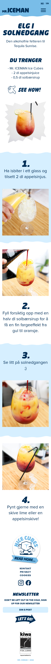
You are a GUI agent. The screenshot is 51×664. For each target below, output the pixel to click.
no (42, 3)
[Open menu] (43, 10)
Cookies (25, 575)
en (47, 3)
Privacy (25, 572)
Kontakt (25, 568)
